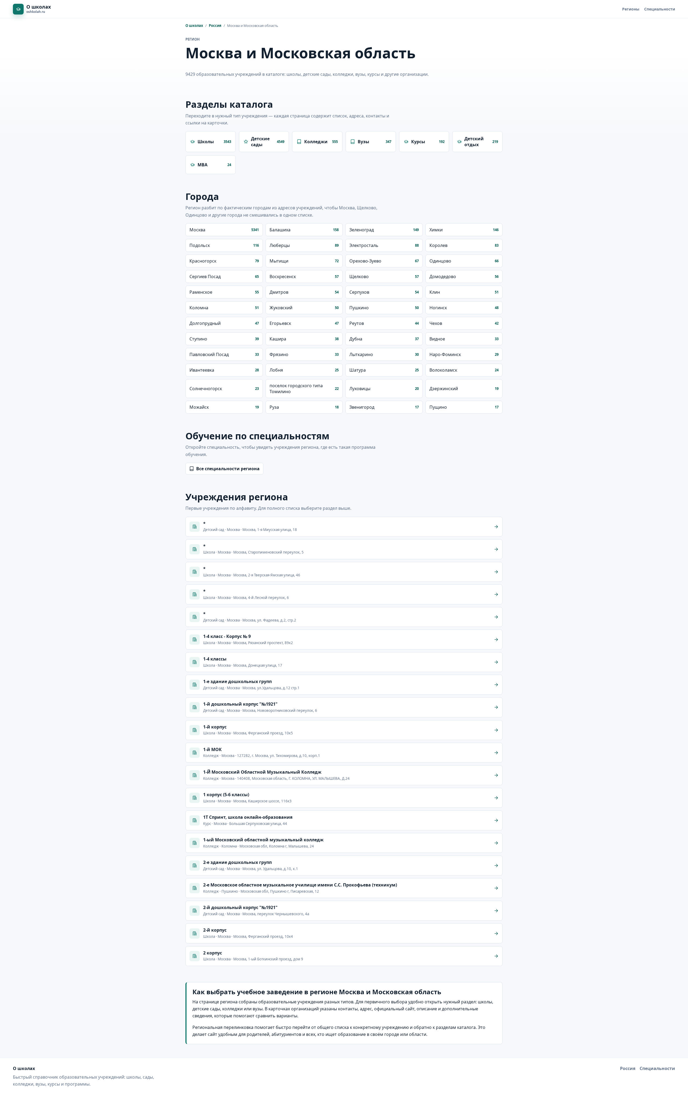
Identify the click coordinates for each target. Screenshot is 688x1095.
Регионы (630, 9)
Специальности (659, 9)
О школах (194, 25)
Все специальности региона (228, 469)
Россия (215, 25)
